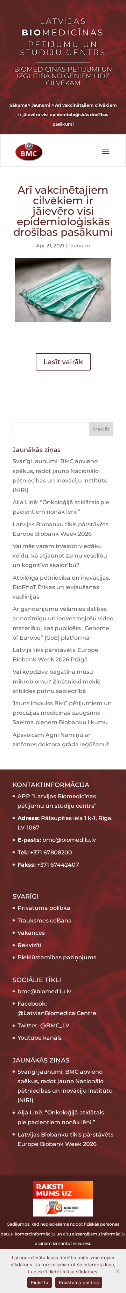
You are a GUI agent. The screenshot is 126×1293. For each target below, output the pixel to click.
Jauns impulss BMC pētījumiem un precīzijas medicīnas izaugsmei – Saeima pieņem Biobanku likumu (62, 713)
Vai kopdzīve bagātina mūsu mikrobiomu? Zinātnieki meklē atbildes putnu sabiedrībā (56, 681)
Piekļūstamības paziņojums (57, 957)
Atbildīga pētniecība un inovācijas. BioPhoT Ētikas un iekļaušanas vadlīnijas (61, 587)
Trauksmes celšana (45, 920)
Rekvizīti (29, 945)
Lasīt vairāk (63, 362)
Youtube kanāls (40, 1037)
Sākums (18, 105)
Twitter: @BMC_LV (43, 1025)
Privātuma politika (44, 908)
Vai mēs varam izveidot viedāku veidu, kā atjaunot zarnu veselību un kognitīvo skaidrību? (60, 555)
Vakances (31, 932)
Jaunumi (79, 245)
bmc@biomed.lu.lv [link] (44, 991)
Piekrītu (39, 1282)
